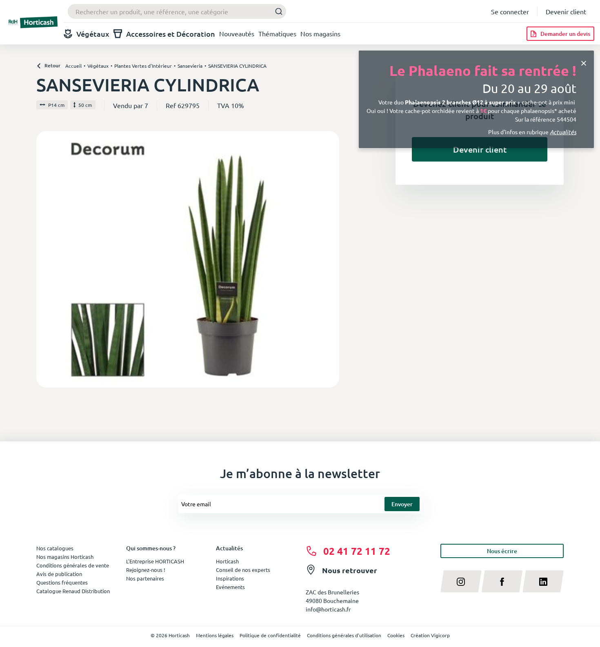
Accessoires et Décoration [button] (170, 33)
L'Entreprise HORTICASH (155, 561)
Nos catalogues (54, 548)
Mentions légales (214, 635)
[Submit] (276, 11)
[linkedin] (543, 581)
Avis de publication (59, 573)
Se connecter (510, 11)
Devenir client (566, 11)
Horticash (227, 561)
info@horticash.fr (328, 609)
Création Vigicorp (430, 635)
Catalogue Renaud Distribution (73, 590)
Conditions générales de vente (72, 565)
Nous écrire (502, 551)
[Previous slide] (45, 259)
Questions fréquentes (62, 582)
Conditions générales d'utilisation (344, 635)
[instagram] (461, 581)
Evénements (230, 586)
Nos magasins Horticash (64, 556)
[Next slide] (330, 259)
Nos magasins (320, 33)
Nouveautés (236, 33)
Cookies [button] (395, 635)
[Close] (583, 62)
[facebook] (502, 581)
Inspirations (230, 578)
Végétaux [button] (92, 33)
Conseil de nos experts (243, 569)
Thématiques (277, 33)
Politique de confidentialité (270, 635)
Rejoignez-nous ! (145, 569)
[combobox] (177, 11)
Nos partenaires (145, 578)
